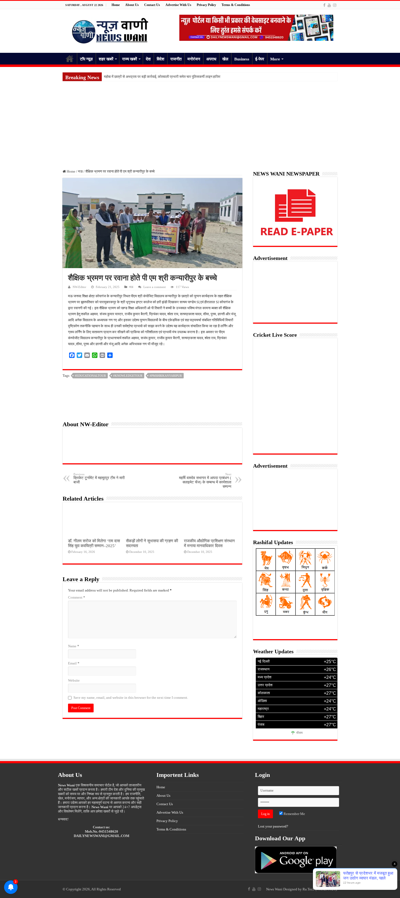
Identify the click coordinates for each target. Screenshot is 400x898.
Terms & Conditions (235, 5)
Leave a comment (154, 287)
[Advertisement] (200, 122)
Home (116, 5)
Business (241, 59)
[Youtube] (329, 5)
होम (70, 58)
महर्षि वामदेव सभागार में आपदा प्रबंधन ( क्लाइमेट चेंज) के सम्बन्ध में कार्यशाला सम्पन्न (205, 481)
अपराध (211, 59)
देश (148, 59)
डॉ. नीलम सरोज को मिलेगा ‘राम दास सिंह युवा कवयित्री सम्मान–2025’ (94, 543)
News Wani (274, 889)
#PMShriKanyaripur (166, 375)
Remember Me (294, 814)
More (275, 59)
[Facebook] (324, 5)
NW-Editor (79, 287)
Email (73, 663)
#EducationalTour (90, 375)
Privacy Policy (206, 5)
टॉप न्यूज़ (86, 59)
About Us (132, 5)
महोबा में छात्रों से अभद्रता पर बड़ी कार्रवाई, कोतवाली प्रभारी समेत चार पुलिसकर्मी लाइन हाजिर (162, 77)
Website (74, 680)
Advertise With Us (178, 5)
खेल (225, 59)
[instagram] (335, 5)
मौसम (299, 733)
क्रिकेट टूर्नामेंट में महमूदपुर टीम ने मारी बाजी (99, 478)
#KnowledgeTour (127, 375)
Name (73, 646)
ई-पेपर (259, 59)
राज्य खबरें (129, 59)
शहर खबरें (106, 59)
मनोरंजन (193, 59)
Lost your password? (273, 826)
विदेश (160, 59)
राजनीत (175, 59)
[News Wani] (110, 29)
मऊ (80, 171)
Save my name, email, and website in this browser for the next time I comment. (130, 697)
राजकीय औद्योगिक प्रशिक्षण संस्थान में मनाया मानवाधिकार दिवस (209, 543)
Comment (76, 597)
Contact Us (152, 5)
